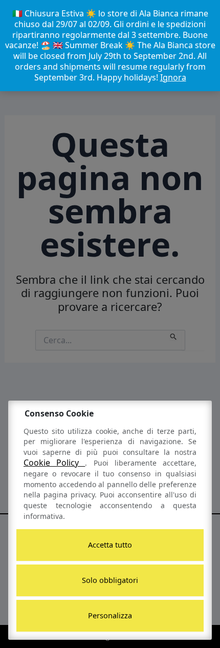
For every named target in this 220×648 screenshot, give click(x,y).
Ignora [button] (173, 77)
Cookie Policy (54, 462)
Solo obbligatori (110, 580)
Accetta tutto (110, 544)
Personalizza (110, 615)
